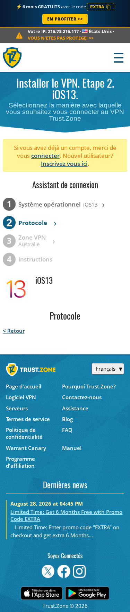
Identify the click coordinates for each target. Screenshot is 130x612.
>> (61, 38)
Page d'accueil (23, 386)
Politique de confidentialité (24, 433)
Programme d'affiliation (20, 462)
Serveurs (17, 408)
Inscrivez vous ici (64, 164)
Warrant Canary (26, 447)
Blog (67, 419)
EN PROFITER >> (65, 19)
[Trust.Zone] (13, 57)
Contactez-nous (82, 397)
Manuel (71, 447)
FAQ (67, 429)
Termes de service (28, 419)
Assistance (75, 408)
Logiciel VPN (21, 397)
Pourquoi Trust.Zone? (89, 386)
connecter (45, 156)
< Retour (14, 330)
